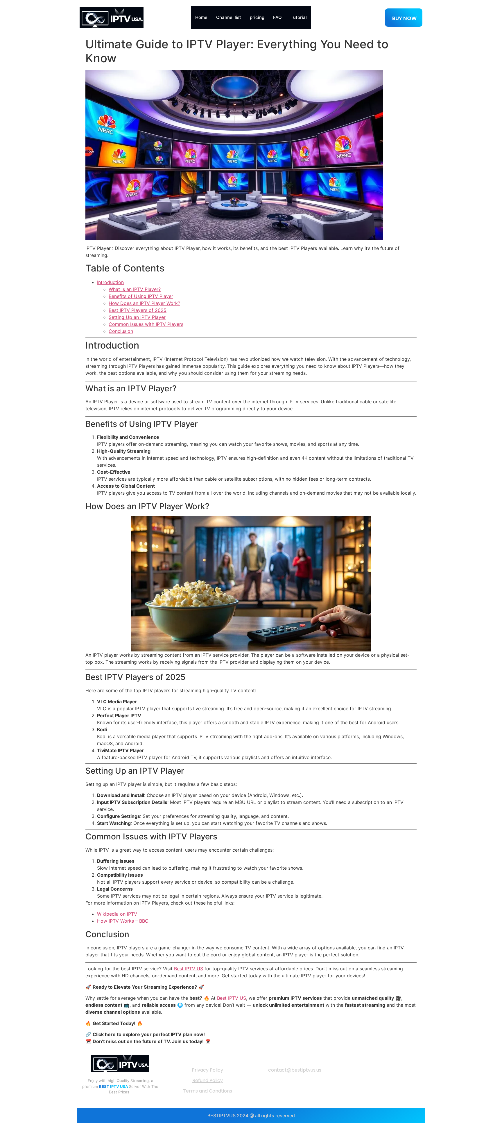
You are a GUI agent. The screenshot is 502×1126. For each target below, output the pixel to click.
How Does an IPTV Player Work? (144, 303)
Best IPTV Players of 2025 (137, 310)
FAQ (277, 17)
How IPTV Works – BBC (122, 921)
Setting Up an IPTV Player (137, 317)
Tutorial (299, 17)
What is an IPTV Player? (135, 289)
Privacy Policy (207, 1070)
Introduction (110, 282)
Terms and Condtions (207, 1091)
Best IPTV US (188, 969)
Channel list (228, 17)
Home (201, 17)
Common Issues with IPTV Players (146, 324)
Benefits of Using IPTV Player (141, 296)
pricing (257, 17)
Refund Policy (207, 1080)
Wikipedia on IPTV (117, 914)
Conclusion (121, 331)
